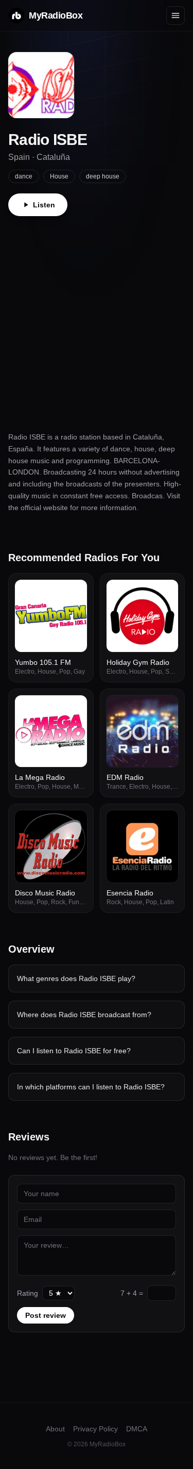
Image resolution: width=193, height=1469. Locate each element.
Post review (45, 1315)
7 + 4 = (131, 1293)
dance (23, 176)
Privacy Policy (95, 1429)
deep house (102, 176)
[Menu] (175, 15)
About (55, 1429)
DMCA (136, 1429)
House (59, 176)
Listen (44, 205)
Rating (27, 1293)
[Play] (73, 593)
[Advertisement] (96, 318)
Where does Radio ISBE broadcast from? (84, 1014)
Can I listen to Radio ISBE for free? (74, 1051)
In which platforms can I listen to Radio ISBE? (91, 1087)
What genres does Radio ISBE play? (76, 978)
